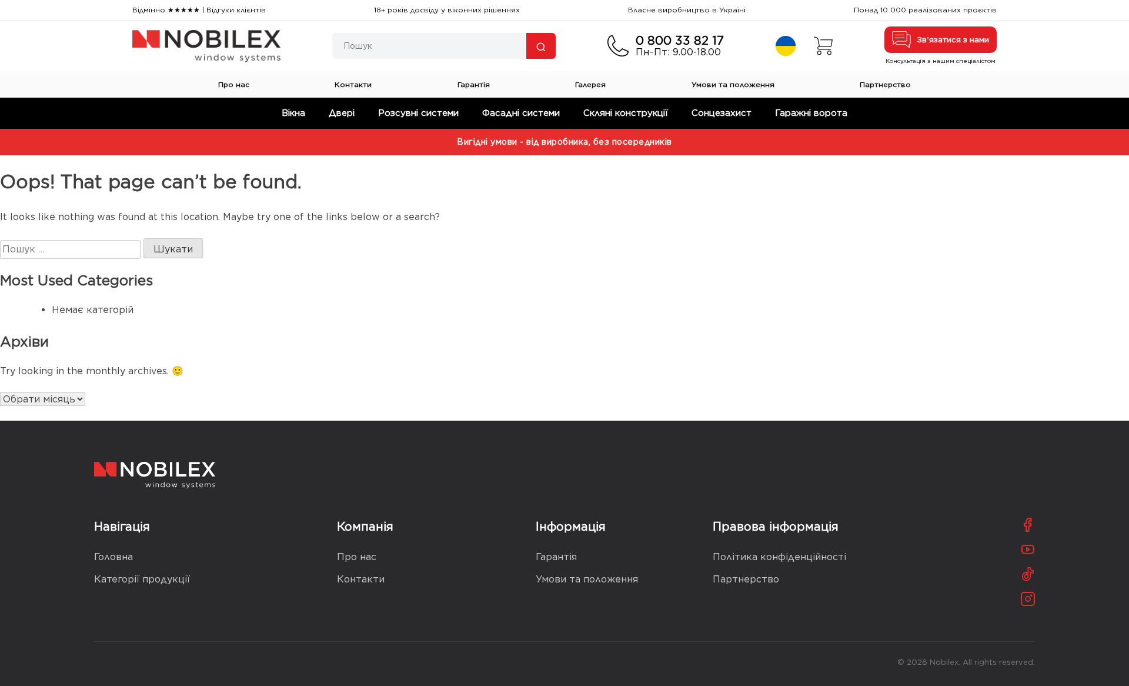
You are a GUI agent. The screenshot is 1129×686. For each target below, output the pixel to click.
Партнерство (885, 84)
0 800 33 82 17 (680, 40)
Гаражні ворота (811, 113)
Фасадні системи (521, 113)
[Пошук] (541, 46)
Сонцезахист (721, 113)
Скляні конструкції (625, 113)
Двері (342, 113)
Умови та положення (733, 84)
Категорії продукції (142, 579)
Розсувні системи (418, 113)
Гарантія (473, 84)
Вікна (293, 113)
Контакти (353, 84)
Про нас (233, 84)
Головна (113, 556)
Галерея (590, 84)
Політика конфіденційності (779, 556)
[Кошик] (823, 45)
